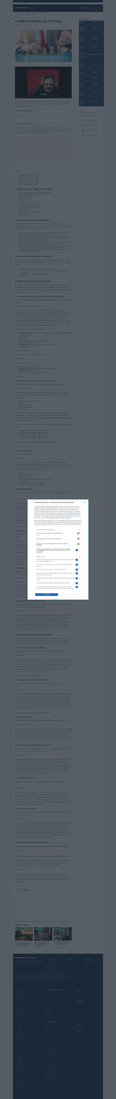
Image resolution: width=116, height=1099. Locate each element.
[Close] (85, 502)
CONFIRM (47, 594)
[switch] (78, 533)
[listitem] (58, 530)
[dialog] (58, 549)
